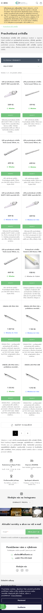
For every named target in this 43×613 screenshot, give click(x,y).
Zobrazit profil (20, 502)
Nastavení (21, 600)
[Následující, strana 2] (21, 433)
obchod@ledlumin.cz (23, 554)
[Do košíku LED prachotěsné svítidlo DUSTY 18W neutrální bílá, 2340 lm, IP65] (10, 115)
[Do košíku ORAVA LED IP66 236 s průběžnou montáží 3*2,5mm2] (10, 398)
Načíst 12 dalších (23, 425)
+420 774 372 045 (23, 558)
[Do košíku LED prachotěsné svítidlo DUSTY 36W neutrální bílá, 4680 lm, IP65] (10, 226)
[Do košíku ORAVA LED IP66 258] (32, 398)
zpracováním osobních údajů (29, 538)
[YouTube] (27, 570)
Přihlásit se (34, 532)
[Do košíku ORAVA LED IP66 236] (10, 340)
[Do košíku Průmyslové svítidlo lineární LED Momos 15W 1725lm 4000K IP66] (32, 283)
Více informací (16, 595)
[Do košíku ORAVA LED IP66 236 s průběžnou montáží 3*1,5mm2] (32, 340)
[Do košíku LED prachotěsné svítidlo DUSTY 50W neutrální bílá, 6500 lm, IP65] (32, 227)
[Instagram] (22, 570)
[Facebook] (17, 570)
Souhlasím (21, 607)
